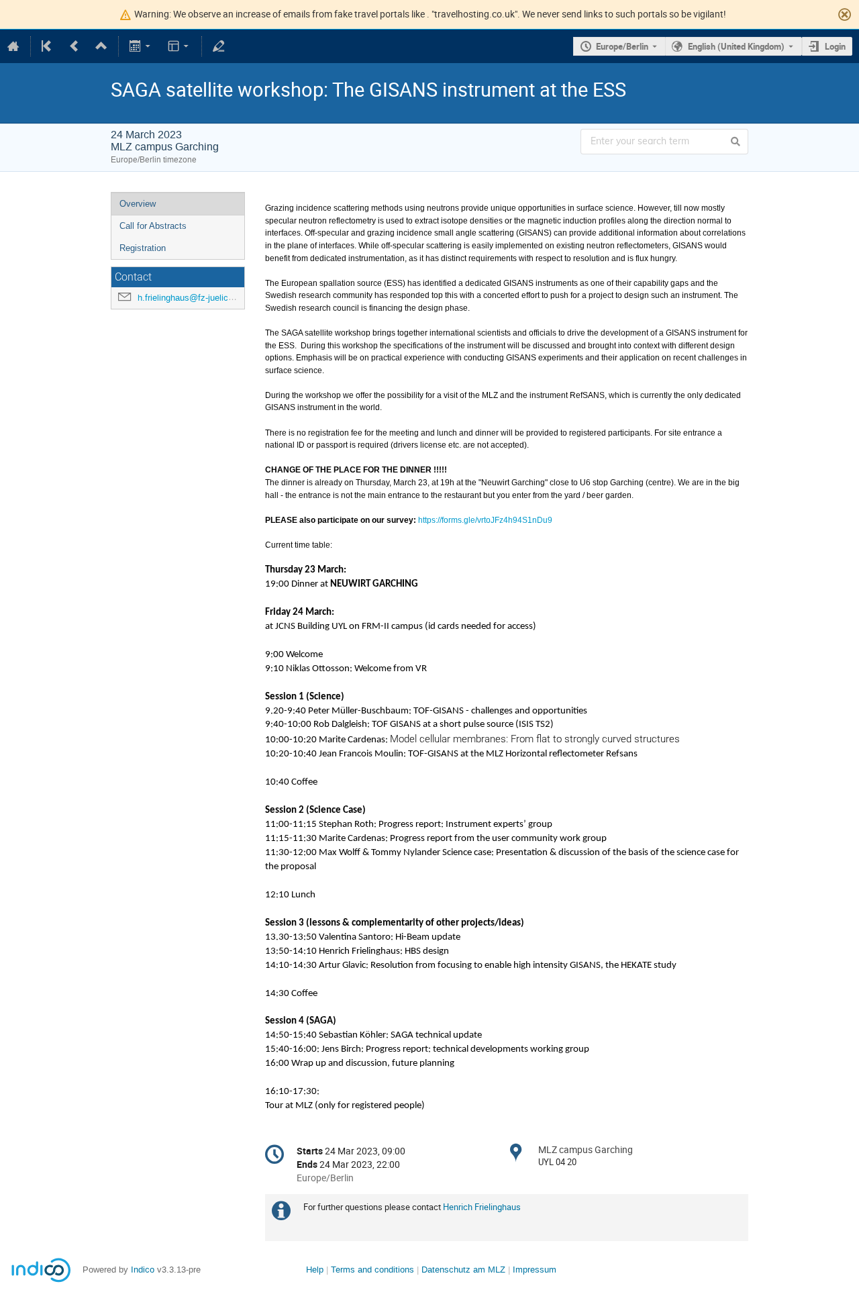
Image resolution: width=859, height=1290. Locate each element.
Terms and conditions (372, 1269)
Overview (137, 204)
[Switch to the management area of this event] (218, 46)
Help (314, 1269)
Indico (142, 1269)
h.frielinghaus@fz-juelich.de (191, 297)
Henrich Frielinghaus (482, 1207)
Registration (142, 248)
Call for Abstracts (153, 226)
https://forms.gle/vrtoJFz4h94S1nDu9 (485, 520)
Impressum (534, 1269)
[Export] (141, 46)
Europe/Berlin (622, 46)
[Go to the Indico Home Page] (13, 46)
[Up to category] (101, 46)
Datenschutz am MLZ (463, 1269)
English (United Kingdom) (736, 46)
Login (835, 46)
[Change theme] (179, 46)
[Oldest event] (47, 46)
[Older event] (74, 46)
